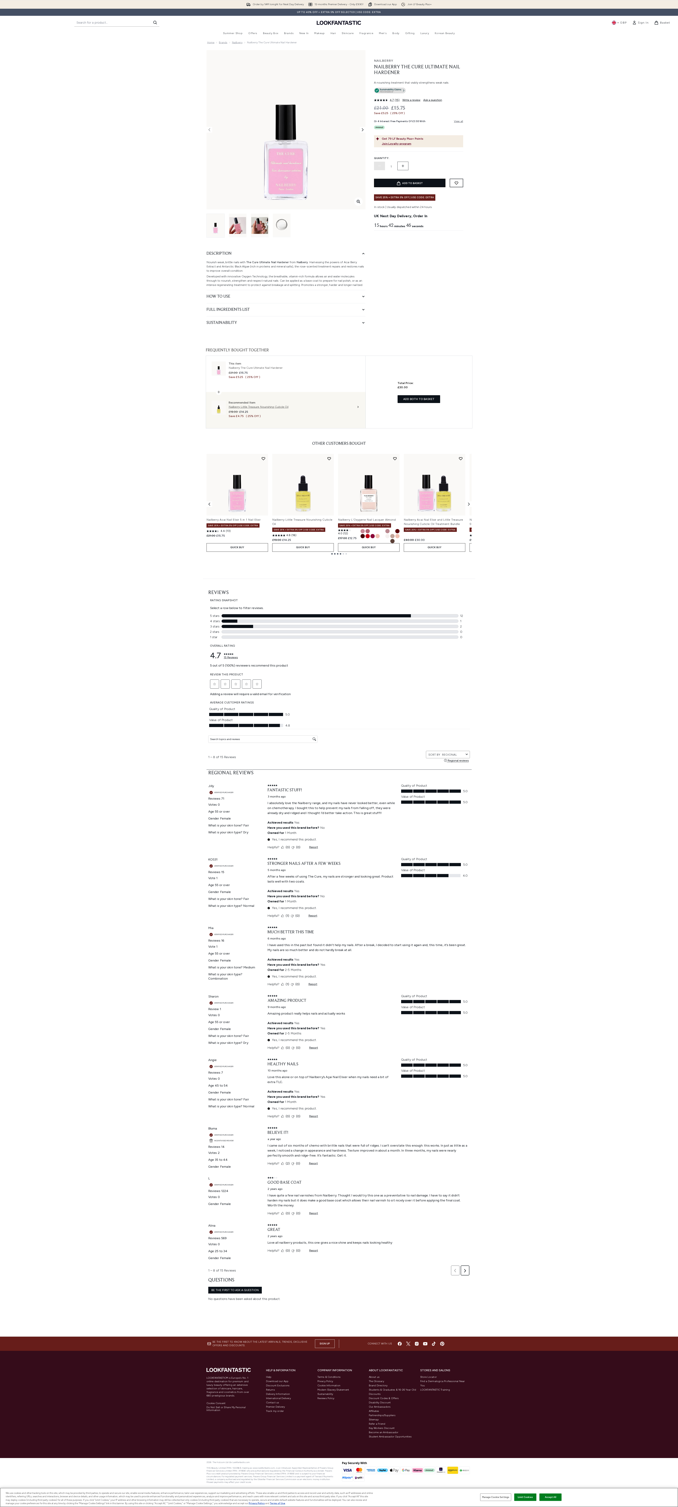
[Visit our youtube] (425, 1343)
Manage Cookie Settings (495, 1497)
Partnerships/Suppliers (382, 1415)
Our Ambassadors (380, 1406)
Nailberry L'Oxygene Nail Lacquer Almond (367, 519)
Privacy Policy (325, 1381)
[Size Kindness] (363, 531)
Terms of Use (277, 1503)
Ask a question (432, 100)
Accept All (550, 1497)
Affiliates (374, 1411)
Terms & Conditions (329, 1377)
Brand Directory (378, 1385)
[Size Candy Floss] (397, 541)
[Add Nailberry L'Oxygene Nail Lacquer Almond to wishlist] (395, 458)
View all (458, 121)
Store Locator (428, 1377)
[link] (640, 22)
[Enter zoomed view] (358, 201)
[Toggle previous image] (209, 130)
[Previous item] (209, 504)
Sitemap (374, 1419)
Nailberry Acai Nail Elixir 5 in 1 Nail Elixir (234, 519)
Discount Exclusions (278, 1385)
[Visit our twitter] (408, 1343)
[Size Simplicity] (392, 536)
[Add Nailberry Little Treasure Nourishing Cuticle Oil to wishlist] (329, 458)
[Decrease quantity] (379, 166)
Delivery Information (278, 1394)
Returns (270, 1389)
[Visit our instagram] (416, 1343)
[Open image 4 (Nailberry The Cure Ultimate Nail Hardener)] (282, 225)
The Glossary (376, 1381)
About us (374, 1377)
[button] (418, 91)
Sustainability (325, 1394)
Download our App (277, 1381)
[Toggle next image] (362, 130)
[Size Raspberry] (372, 536)
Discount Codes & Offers (384, 1398)
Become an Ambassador (383, 1432)
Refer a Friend (377, 1423)
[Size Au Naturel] (397, 536)
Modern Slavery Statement (333, 1389)
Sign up (325, 1343)
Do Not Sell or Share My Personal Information (226, 1409)
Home (210, 42)
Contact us (272, 1402)
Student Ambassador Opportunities (390, 1436)
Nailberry (237, 42)
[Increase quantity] (402, 166)
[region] (339, 1497)
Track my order (275, 1411)
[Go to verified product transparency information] (390, 90)
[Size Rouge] (367, 536)
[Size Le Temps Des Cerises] (382, 531)
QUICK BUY (237, 547)
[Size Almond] (387, 536)
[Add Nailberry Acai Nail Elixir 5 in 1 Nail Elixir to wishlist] (263, 458)
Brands (223, 42)
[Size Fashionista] (367, 531)
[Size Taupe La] (392, 541)
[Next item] (469, 504)
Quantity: (381, 158)
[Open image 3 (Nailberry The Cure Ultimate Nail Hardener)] (260, 225)
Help (269, 1377)
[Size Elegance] (382, 536)
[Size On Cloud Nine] (377, 531)
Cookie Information (329, 1385)
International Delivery (278, 1398)
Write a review (411, 100)
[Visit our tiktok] (433, 1343)
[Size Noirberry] (363, 536)
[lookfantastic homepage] (339, 22)
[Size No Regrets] (397, 531)
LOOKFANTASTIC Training (435, 1389)
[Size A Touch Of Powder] (377, 536)
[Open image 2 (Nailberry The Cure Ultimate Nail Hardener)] (238, 225)
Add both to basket (419, 399)
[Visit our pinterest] (442, 1343)
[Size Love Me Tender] (387, 531)
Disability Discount (380, 1402)
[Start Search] (155, 22)
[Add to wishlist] (456, 183)
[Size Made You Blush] (392, 531)
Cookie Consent (216, 1403)
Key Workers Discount (382, 1428)
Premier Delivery (275, 1406)
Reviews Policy (325, 1398)
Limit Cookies (525, 1497)
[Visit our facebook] (399, 1343)
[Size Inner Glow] (372, 531)
